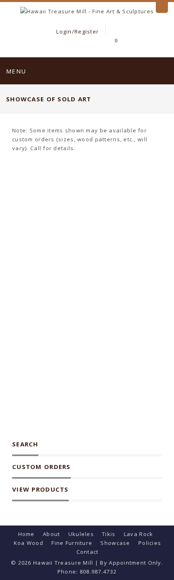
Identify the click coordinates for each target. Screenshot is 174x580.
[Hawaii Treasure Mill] (87, 10)
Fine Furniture (71, 542)
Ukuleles (81, 534)
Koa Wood (28, 542)
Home (26, 534)
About (51, 534)
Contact (87, 551)
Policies (149, 542)
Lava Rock (138, 534)
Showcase (115, 542)
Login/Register (77, 31)
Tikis (108, 534)
